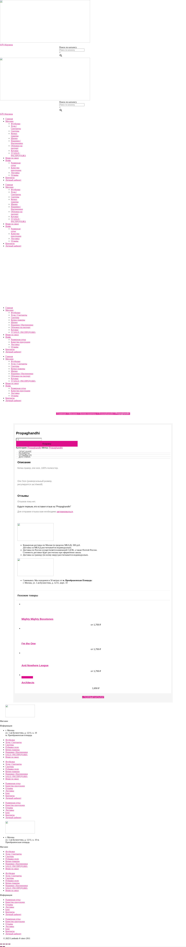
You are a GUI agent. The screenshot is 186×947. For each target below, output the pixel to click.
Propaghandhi (106, 413)
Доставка (15, 173)
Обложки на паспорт (16, 147)
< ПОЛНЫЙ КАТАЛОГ (93, 697)
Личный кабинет (13, 180)
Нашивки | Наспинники (17, 142)
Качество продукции (16, 169)
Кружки (14, 150)
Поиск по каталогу (68, 47)
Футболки (15, 124)
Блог (7, 793)
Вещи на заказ (12, 158)
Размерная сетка (15, 164)
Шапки (14, 138)
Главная (9, 119)
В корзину (46, 444)
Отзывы (14, 175)
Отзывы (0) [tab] (25, 455)
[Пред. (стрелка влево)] (1, 946)
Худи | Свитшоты (16, 127)
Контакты (10, 177)
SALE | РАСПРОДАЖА (16, 754)
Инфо (8, 160)
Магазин (9, 121)
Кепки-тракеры (15, 134)
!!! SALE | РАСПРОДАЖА (18, 154)
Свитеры (15, 131)
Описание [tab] (25, 451)
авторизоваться (65, 511)
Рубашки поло (12, 747)
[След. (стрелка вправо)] (4, 946)
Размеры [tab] (24, 453)
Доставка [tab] (24, 457)
